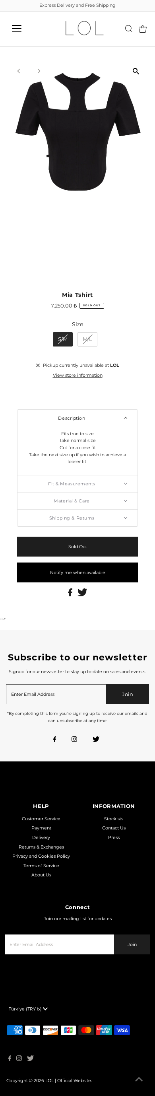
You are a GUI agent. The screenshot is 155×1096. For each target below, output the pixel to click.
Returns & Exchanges (41, 847)
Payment (41, 828)
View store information (78, 375)
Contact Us (114, 828)
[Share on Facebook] (71, 595)
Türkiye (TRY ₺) (26, 1009)
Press (114, 837)
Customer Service (41, 819)
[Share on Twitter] (82, 595)
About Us (41, 875)
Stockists (113, 819)
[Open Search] (129, 29)
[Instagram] (74, 739)
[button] (77, 418)
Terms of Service (41, 865)
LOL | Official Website (68, 1080)
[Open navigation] (23, 29)
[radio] (63, 339)
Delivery (41, 837)
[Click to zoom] (136, 71)
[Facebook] (54, 739)
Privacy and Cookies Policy (41, 856)
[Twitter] (96, 739)
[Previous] (19, 71)
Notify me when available (77, 572)
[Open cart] (143, 28)
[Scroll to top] (139, 1080)
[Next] (39, 71)
